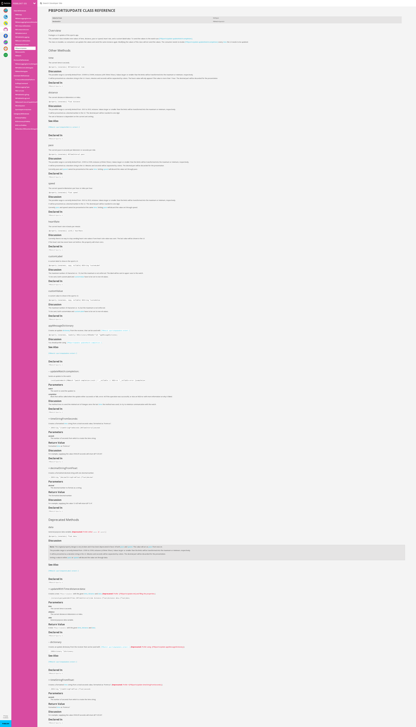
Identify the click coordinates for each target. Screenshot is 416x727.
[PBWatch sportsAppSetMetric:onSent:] (64, 127)
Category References (21, 114)
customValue (79, 277)
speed (65, 169)
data (100, 594)
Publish (5, 723)
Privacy (5, 716)
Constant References (21, 76)
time (225, 42)
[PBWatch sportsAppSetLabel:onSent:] (63, 571)
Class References (20, 11)
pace (57, 207)
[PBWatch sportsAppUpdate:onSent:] (62, 353)
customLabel (79, 311)
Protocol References (21, 60)
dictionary (66, 330)
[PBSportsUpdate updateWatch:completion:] (175, 38)
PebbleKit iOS (20, 3)
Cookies (5, 718)
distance (91, 594)
